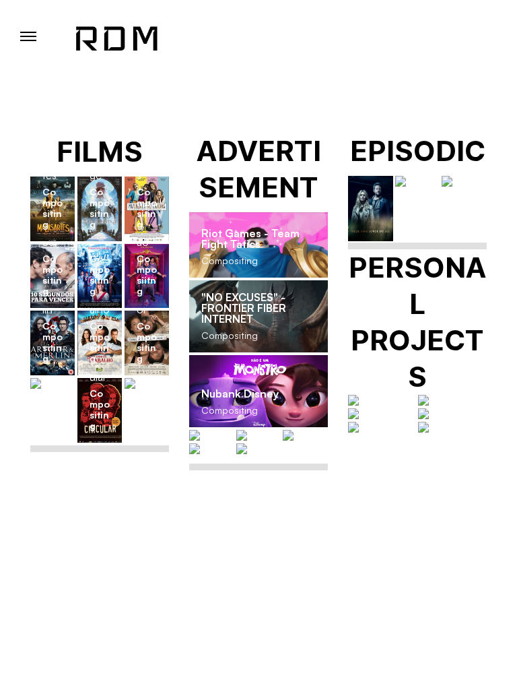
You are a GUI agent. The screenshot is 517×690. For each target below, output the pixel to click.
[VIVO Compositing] (305, 435)
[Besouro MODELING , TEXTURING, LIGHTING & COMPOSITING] (382, 427)
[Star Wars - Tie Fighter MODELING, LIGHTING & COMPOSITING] (452, 400)
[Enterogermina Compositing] (211, 448)
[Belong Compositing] (258, 448)
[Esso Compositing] (211, 435)
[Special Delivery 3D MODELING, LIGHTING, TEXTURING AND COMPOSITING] (382, 400)
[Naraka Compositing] (258, 435)
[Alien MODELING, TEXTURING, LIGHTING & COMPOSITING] (452, 427)
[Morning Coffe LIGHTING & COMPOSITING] (452, 413)
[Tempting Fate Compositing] (147, 383)
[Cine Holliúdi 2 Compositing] (52, 383)
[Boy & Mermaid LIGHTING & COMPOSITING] (382, 413)
